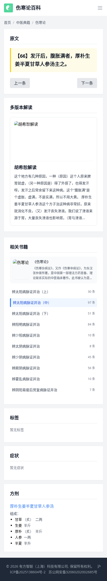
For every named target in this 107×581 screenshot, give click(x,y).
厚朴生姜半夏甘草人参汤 (32, 506)
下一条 (87, 83)
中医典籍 (23, 22)
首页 (7, 22)
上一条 (20, 83)
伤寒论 (40, 22)
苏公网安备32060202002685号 (73, 572)
